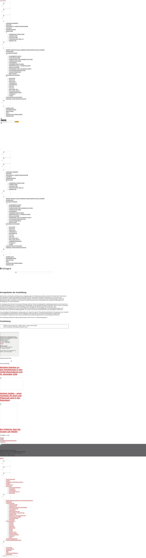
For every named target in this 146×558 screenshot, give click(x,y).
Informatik (13, 83)
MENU (2, 458)
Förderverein (11, 29)
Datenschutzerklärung (14, 114)
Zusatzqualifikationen (14, 97)
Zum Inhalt (3, 0)
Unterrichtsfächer (10, 521)
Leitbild (9, 28)
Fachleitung (13, 37)
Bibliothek (10, 111)
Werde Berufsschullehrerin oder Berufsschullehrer (25, 50)
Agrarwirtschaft (15, 56)
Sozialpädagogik (15, 72)
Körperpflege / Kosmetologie (19, 65)
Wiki (7, 112)
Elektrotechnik (14, 57)
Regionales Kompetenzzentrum (17, 26)
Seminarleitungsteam (16, 34)
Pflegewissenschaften (17, 70)
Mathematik (13, 84)
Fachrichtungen (10, 503)
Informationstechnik (16, 64)
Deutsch (12, 79)
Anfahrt (9, 24)
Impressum (10, 116)
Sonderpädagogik (15, 92)
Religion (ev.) (14, 89)
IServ (2, 438)
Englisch (12, 81)
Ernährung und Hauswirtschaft (20, 68)
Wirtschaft (13, 73)
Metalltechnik (14, 67)
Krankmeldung (11, 109)
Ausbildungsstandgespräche (9, 440)
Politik (11, 87)
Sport (11, 95)
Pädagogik (9, 51)
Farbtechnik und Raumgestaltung (21, 59)
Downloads (10, 108)
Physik (11, 86)
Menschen (9, 486)
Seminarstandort (12, 23)
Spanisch (12, 94)
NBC (2, 439)
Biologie (12, 78)
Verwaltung (13, 35)
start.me (3, 442)
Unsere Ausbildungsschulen (16, 98)
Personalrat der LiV (16, 39)
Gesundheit (13, 62)
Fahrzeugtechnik (15, 61)
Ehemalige (12, 40)
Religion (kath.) (14, 91)
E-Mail (1, 343)
